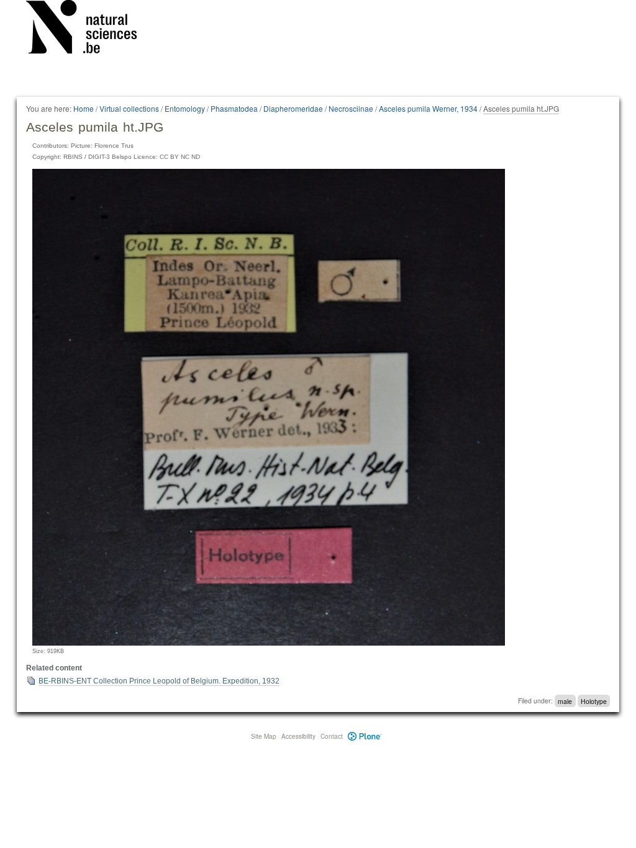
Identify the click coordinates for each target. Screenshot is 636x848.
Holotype (594, 700)
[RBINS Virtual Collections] (89, 29)
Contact (331, 736)
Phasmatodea (234, 108)
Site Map (263, 736)
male (565, 700)
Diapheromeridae (293, 108)
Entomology (185, 108)
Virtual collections (129, 108)
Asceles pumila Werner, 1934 (428, 108)
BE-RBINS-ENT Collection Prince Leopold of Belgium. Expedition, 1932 (159, 681)
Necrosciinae (351, 108)
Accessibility (298, 736)
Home (83, 108)
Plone (365, 736)
